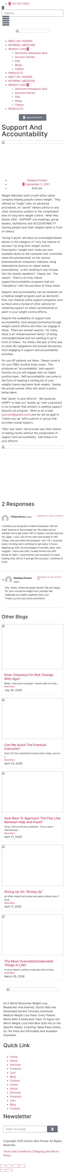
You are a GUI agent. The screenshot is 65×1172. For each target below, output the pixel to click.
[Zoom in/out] (3, 1166)
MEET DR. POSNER (20, 41)
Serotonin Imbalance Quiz (31, 53)
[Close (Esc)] (22, 1166)
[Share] (16, 1166)
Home (14, 1056)
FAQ (17, 61)
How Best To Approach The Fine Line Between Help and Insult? (32, 820)
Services (15, 1064)
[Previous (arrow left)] (3, 1170)
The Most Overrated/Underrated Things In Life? (28, 963)
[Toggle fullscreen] (9, 1166)
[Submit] (52, 1129)
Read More (9, 686)
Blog (13, 1076)
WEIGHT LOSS (17, 49)
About (14, 1060)
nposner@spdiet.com (16, 414)
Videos (19, 69)
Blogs (18, 65)
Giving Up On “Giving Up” (23, 892)
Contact (15, 1080)
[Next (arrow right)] (9, 1170)
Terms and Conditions (17, 1151)
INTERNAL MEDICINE (21, 45)
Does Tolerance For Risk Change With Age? (28, 677)
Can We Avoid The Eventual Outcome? (25, 747)
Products (15, 1068)
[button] (32, 8)
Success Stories (25, 57)
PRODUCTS (15, 73)
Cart (13, 1072)
